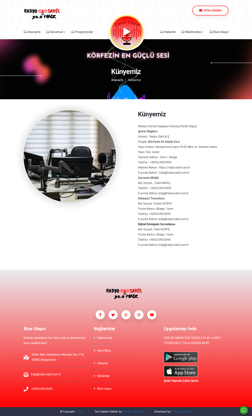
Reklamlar (103, 376)
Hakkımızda (104, 338)
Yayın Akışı (104, 350)
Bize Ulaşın (104, 388)
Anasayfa (117, 80)
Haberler (102, 363)
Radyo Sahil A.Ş (133, 411)
